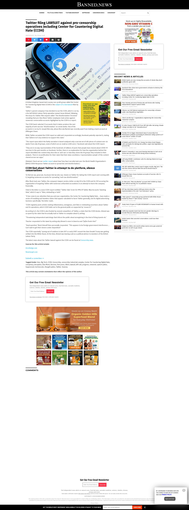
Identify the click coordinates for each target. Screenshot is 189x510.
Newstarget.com (32, 252)
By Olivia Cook (132, 206)
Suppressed (30, 267)
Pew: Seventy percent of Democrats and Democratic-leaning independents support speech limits (141, 103)
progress (85, 265)
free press (60, 265)
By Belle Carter (132, 138)
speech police (102, 265)
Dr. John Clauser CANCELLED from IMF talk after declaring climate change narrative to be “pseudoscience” (142, 126)
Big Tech (44, 262)
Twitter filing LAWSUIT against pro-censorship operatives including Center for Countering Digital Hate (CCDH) (140, 96)
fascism (53, 265)
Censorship (57, 262)
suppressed (86, 12)
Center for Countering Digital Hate (97, 262)
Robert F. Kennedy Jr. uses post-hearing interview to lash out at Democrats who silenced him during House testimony (142, 152)
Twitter (58, 267)
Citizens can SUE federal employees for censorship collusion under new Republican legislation (141, 111)
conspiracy (29, 265)
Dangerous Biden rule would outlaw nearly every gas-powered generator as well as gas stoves (142, 227)
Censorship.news (87, 240)
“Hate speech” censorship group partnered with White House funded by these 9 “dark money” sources (141, 197)
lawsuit (72, 265)
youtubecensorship (72, 12)
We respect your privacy (84, 493)
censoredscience (98, 12)
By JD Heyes (132, 155)
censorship (111, 12)
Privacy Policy (94, 503)
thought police (50, 267)
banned (41, 12)
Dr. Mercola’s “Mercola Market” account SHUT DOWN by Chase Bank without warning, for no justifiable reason (141, 182)
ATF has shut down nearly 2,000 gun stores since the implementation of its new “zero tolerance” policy (138, 190)
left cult (79, 265)
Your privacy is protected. (36, 297)
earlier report (48, 161)
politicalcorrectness (55, 12)
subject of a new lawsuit (64, 105)
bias (38, 262)
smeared (93, 265)
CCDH (50, 262)
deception (38, 265)
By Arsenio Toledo (133, 84)
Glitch (67, 265)
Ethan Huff (41, 35)
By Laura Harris (132, 214)
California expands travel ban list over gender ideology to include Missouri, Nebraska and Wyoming (140, 212)
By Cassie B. (132, 178)
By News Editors (133, 106)
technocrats (39, 267)
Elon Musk (46, 265)
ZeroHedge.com (31, 248)
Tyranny (65, 267)
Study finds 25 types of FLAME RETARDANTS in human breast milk (142, 204)
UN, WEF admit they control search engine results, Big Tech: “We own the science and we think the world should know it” (142, 167)
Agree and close (169, 499)
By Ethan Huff (132, 91)
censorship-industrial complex (73, 262)
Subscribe (137, 507)
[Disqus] (68, 397)
